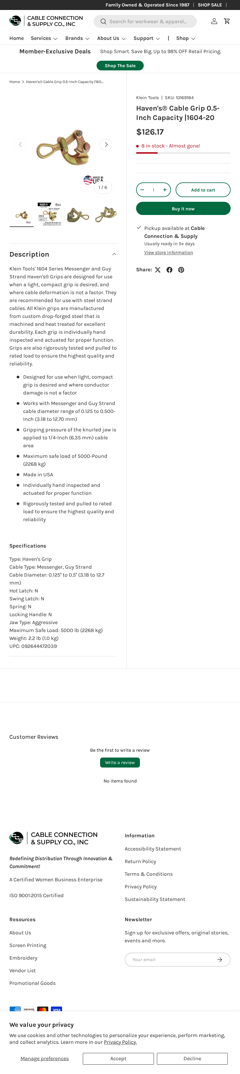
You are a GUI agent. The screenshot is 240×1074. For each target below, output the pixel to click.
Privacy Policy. (120, 1042)
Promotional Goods (32, 983)
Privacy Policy (141, 886)
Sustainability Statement (155, 899)
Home (16, 38)
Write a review (120, 762)
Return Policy (140, 861)
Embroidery (23, 958)
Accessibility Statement (153, 849)
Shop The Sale (120, 65)
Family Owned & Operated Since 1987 (147, 5)
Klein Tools (147, 97)
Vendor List (22, 970)
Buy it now (183, 208)
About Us (20, 932)
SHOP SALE (210, 5)
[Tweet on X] (158, 270)
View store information (168, 252)
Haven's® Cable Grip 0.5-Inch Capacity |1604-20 (65, 81)
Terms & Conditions (149, 874)
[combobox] (145, 21)
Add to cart (203, 190)
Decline (192, 1058)
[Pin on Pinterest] (181, 270)
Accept (118, 1058)
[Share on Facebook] (169, 270)
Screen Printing (27, 945)
